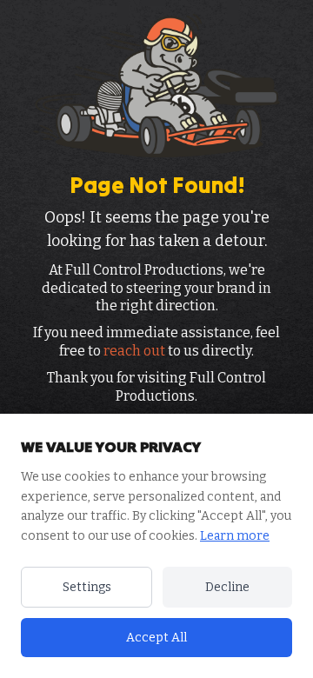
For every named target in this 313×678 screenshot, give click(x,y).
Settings (87, 587)
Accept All (156, 637)
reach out (134, 350)
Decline (227, 587)
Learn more (235, 535)
